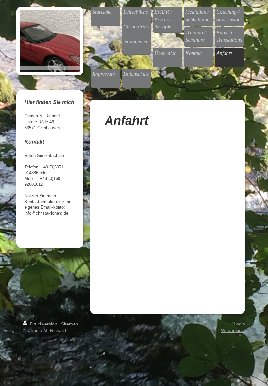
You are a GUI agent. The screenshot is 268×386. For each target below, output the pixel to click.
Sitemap (69, 323)
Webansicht (233, 330)
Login (239, 323)
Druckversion (44, 323)
